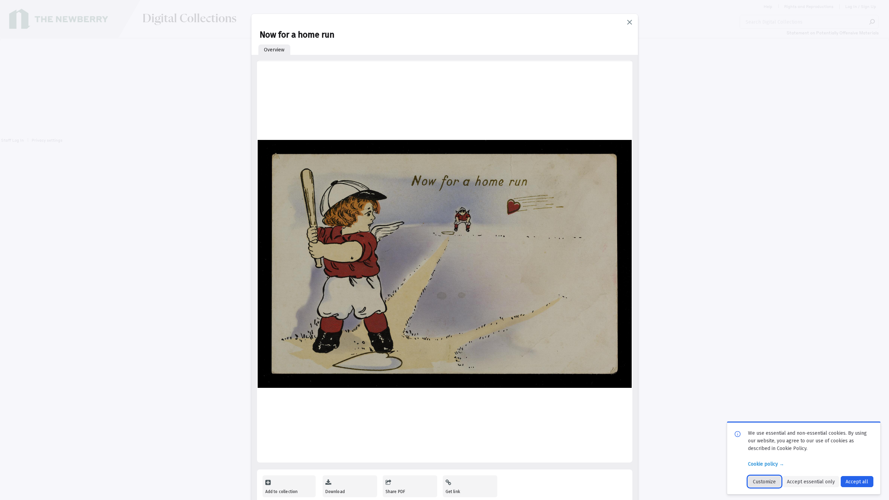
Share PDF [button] (395, 491)
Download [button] (335, 491)
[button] (629, 22)
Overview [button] (274, 50)
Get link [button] (453, 491)
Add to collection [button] (281, 491)
